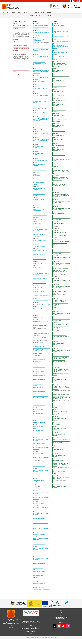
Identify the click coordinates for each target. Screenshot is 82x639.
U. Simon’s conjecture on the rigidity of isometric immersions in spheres (61, 388)
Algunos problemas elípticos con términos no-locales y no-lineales (61, 370)
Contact (61, 615)
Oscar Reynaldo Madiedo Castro (61, 41)
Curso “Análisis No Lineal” (39, 106)
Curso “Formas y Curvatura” (40, 88)
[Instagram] (78, 1)
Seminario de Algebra (58, 135)
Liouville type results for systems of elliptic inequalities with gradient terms (61, 326)
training (13, 623)
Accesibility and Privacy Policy (34, 637)
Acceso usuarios (27, 637)
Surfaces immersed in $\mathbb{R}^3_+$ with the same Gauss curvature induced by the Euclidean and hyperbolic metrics (61, 463)
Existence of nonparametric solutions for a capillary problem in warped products (60, 270)
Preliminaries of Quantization (40, 312)
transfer (14, 625)
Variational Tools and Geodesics (41, 295)
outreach (17, 623)
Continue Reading (15, 39)
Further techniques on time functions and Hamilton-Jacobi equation (61, 172)
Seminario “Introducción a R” (60, 189)
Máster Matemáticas (38, 384)
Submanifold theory (38, 308)
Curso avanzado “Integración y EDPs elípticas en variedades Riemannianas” (41, 27)
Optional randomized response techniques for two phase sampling (61, 243)
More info (14, 41)
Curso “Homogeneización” (39, 234)
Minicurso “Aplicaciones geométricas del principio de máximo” (40, 63)
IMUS (23, 622)
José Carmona (56, 424)
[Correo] (74, 1)
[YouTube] (76, 1)
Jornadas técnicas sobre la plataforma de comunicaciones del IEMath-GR (61, 195)
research (10, 623)
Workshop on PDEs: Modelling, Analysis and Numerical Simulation (20, 27)
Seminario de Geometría (59, 80)
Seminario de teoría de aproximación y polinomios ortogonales (60, 65)
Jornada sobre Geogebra (19, 54)
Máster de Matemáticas (39, 359)
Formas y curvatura (38, 568)
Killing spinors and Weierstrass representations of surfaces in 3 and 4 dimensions (61, 441)
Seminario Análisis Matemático (61, 76)
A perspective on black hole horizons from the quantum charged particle (60, 179)
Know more (31, 633)
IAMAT (31, 618)
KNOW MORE (11, 627)
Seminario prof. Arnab (58, 213)
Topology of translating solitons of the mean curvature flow (61, 336)
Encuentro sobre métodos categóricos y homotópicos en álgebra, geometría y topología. (21, 47)
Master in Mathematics (38, 587)
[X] (71, 1)
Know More (61, 622)
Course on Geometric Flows (40, 56)
